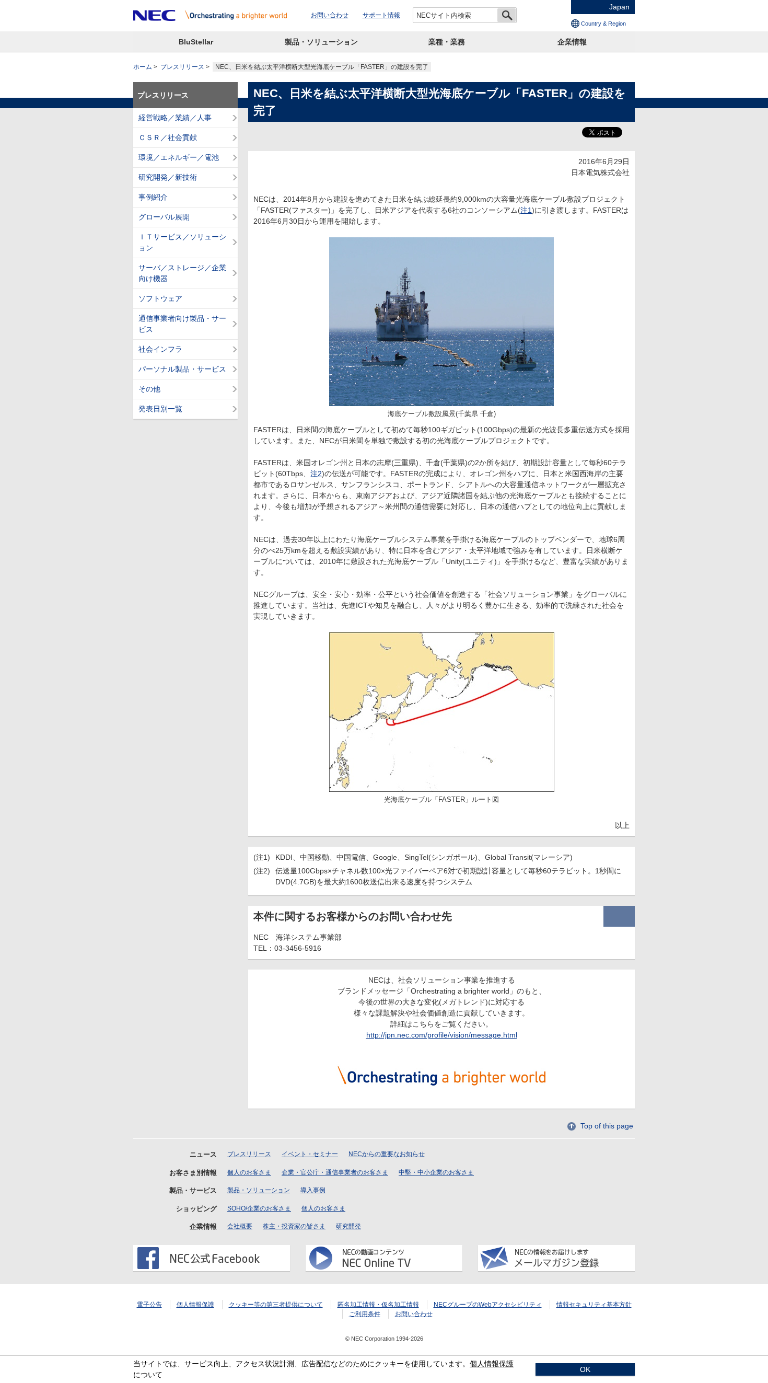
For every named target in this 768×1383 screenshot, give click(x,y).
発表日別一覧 (160, 409)
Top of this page (606, 1126)
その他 (149, 389)
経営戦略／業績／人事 (175, 117)
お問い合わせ (329, 15)
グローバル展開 (164, 217)
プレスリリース (182, 67)
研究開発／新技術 (167, 177)
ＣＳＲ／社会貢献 (167, 137)
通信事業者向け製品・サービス (182, 323)
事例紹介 (153, 197)
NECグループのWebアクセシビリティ (488, 1304)
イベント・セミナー (310, 1154)
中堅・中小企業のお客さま (436, 1172)
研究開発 (348, 1226)
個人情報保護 (195, 1304)
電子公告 (149, 1304)
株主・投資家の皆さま (294, 1226)
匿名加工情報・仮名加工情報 (378, 1304)
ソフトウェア (160, 298)
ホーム (142, 67)
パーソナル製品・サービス (182, 369)
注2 (316, 473)
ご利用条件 (364, 1314)
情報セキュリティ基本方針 (594, 1304)
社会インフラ (160, 349)
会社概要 (239, 1226)
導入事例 (312, 1190)
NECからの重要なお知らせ (386, 1154)
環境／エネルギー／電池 (178, 157)
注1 (526, 210)
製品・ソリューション (321, 42)
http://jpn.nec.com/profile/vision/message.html (441, 1035)
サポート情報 (381, 15)
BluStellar (196, 42)
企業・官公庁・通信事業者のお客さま (335, 1172)
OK (585, 1369)
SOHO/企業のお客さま (259, 1208)
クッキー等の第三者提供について (276, 1304)
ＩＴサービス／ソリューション (182, 242)
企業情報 (572, 42)
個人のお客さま (249, 1172)
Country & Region (603, 23)
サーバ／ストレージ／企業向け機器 (182, 273)
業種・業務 (446, 42)
